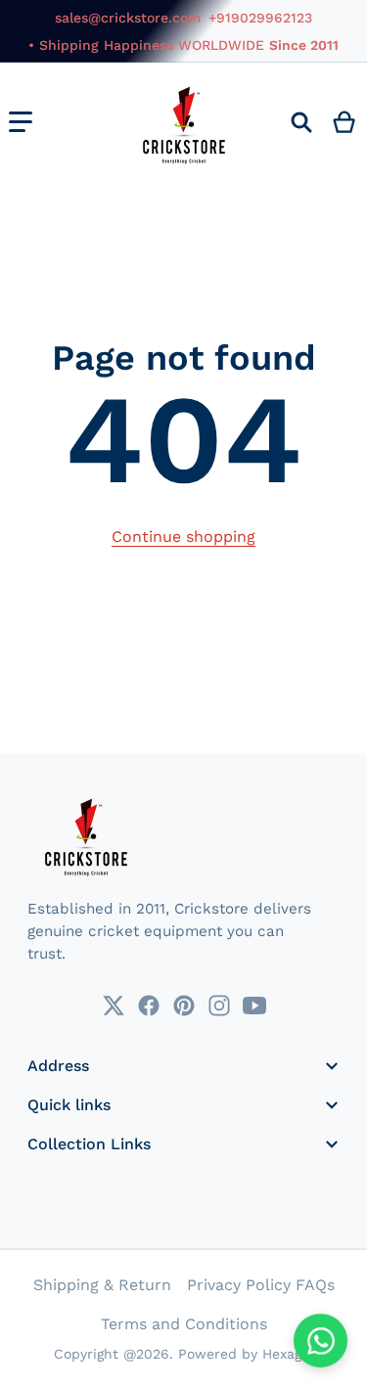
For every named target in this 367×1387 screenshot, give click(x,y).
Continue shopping (183, 536)
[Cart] (345, 122)
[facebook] (148, 1005)
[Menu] (20, 122)
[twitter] (113, 1005)
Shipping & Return (102, 1284)
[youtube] (254, 1005)
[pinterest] (184, 1005)
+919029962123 (260, 17)
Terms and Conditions (184, 1324)
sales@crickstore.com (128, 17)
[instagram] (219, 1005)
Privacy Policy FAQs (261, 1284)
